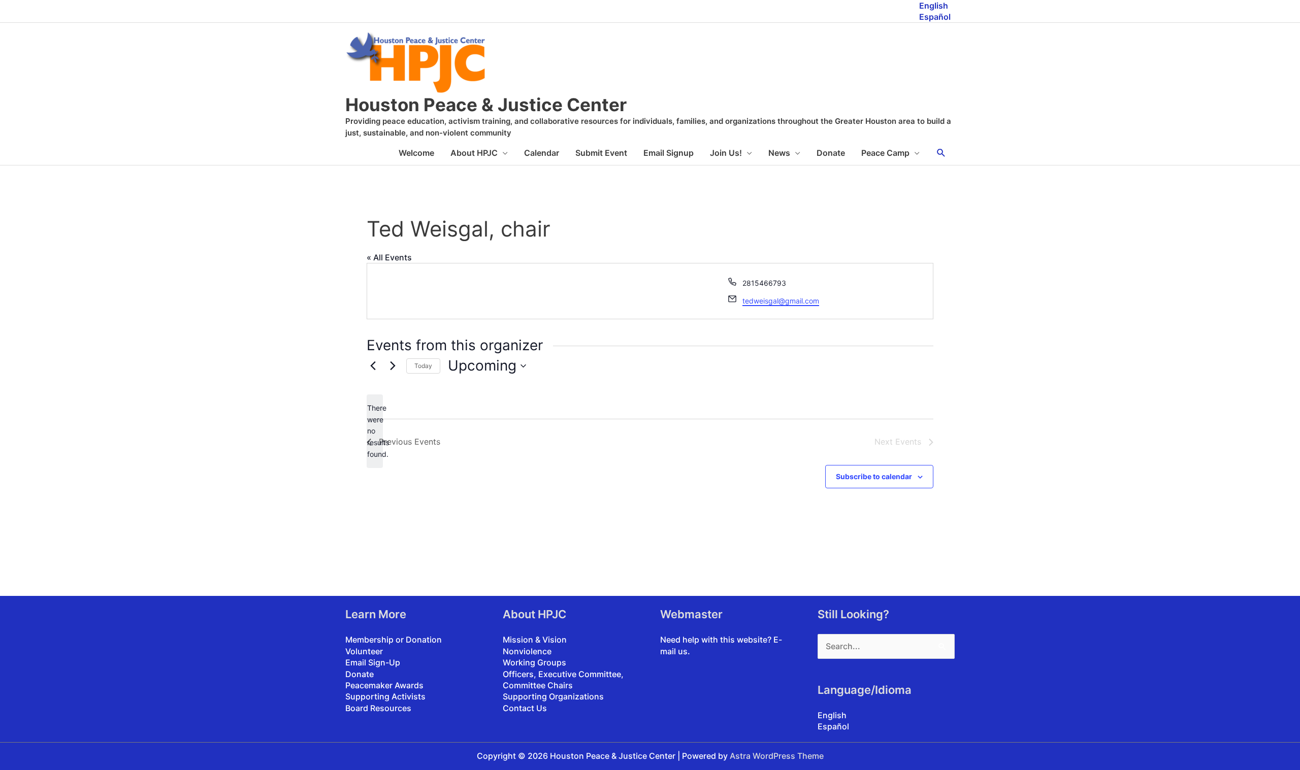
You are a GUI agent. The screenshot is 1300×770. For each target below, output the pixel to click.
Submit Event (601, 153)
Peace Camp (885, 153)
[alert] (375, 431)
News (779, 153)
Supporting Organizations (553, 696)
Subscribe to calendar (874, 476)
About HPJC (474, 153)
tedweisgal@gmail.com (780, 300)
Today (423, 366)
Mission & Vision (535, 639)
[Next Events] (392, 366)
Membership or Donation (393, 639)
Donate (831, 153)
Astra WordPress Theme (777, 756)
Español (935, 17)
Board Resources (378, 708)
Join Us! (726, 153)
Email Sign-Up (372, 662)
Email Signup (668, 153)
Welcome (416, 153)
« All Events (389, 257)
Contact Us (525, 708)
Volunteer (364, 651)
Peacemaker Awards (384, 685)
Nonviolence (527, 651)
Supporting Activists (385, 696)
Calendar (541, 153)
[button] (941, 153)
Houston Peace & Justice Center (486, 104)
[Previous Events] (373, 366)
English (933, 6)
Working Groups (534, 662)
